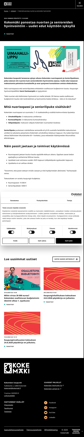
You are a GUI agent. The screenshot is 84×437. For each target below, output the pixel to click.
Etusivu (6, 11)
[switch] (32, 232)
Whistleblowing (51, 430)
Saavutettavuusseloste (14, 430)
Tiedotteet (7, 412)
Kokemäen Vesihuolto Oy (53, 386)
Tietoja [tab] (69, 200)
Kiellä (15, 241)
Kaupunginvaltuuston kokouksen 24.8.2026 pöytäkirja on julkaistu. (20, 341)
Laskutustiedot (9, 396)
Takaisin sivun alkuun (76, 431)
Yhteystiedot (8, 405)
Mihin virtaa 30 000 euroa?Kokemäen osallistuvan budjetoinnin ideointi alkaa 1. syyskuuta (21, 298)
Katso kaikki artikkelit (64, 259)
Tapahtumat (8, 408)
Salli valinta (42, 241)
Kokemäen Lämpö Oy (52, 389)
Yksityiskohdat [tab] (41, 200)
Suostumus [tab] (14, 200)
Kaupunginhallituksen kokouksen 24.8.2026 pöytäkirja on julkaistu (60, 296)
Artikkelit (13, 11)
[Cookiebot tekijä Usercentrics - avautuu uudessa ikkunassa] (73, 194)
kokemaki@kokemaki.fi (12, 388)
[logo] (16, 373)
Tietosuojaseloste (33, 430)
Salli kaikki (69, 241)
